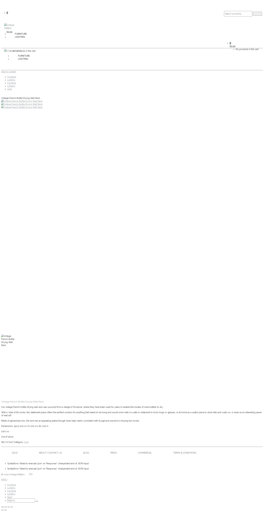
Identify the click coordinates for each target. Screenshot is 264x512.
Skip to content (8, 71)
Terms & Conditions (184, 453)
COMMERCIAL (145, 453)
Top (31, 474)
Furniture (21, 34)
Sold (26, 442)
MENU (4, 479)
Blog (86, 453)
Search (257, 14)
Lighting (20, 37)
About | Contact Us (50, 453)
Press (113, 453)
